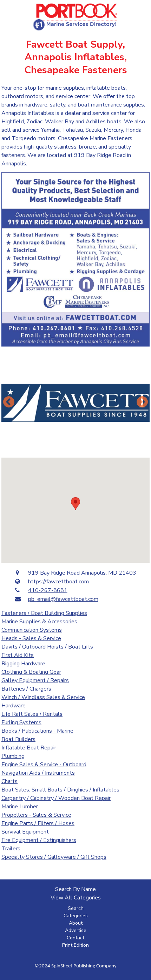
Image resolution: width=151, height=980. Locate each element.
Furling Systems (21, 722)
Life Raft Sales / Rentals (32, 714)
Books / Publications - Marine (37, 731)
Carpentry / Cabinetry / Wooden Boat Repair (56, 798)
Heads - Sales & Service (31, 638)
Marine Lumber (19, 806)
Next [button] (142, 402)
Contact (75, 937)
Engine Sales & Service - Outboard (43, 764)
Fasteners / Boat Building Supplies (44, 613)
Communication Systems (31, 630)
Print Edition (75, 945)
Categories (76, 915)
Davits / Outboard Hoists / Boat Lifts (47, 647)
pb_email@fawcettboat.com (63, 599)
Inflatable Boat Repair (28, 748)
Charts (9, 781)
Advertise (75, 930)
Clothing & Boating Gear (31, 672)
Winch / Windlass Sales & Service (43, 697)
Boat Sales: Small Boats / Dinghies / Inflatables (60, 790)
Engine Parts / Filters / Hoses (37, 823)
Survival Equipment (25, 832)
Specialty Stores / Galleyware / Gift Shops (53, 857)
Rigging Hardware (23, 663)
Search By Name (75, 889)
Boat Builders (18, 739)
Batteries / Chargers (26, 689)
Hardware (13, 706)
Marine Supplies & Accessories (39, 621)
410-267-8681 (47, 590)
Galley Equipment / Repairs (35, 680)
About (76, 923)
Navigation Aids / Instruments (38, 773)
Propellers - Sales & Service (36, 815)
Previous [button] (8, 402)
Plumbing (13, 756)
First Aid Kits (17, 655)
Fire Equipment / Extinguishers (38, 840)
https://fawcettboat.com (58, 581)
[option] (75, 403)
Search (76, 908)
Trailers (10, 848)
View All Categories (76, 898)
